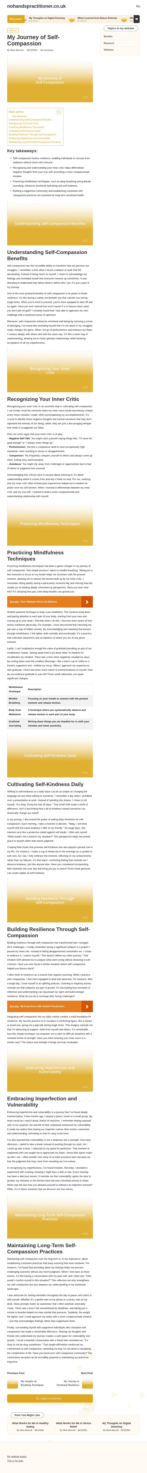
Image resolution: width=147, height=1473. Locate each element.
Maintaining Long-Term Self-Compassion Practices (34, 142)
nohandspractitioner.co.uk (36, 6)
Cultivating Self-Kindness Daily (24, 131)
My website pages (17, 1456)
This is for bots (15, 1460)
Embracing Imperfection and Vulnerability (30, 138)
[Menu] (138, 6)
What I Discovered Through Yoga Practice (120, 18)
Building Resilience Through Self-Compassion (32, 134)
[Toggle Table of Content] (57, 112)
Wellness (13, 30)
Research (109, 43)
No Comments (47, 50)
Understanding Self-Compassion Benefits (30, 119)
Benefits (108, 36)
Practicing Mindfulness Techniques (26, 127)
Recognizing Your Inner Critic (24, 123)
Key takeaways (19, 116)
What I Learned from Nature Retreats (65, 18)
